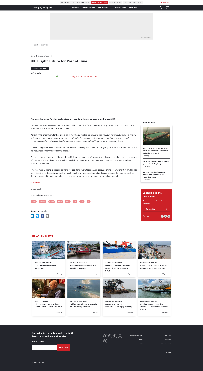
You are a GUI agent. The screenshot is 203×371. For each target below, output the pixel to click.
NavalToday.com (115, 2)
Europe (51, 202)
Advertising (165, 2)
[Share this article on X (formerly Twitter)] (37, 216)
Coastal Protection (119, 7)
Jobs (141, 344)
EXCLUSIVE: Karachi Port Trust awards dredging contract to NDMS (117, 268)
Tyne (81, 202)
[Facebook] (162, 216)
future (60, 202)
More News (133, 7)
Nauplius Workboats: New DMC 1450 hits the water (83, 267)
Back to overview (41, 45)
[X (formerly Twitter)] (165, 216)
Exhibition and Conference (133, 2)
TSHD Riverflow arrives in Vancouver (45, 267)
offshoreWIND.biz (83, 2)
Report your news (165, 344)
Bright (34, 202)
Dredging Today (44, 56)
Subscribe (150, 209)
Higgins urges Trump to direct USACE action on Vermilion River (48, 305)
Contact (168, 352)
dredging (42, 202)
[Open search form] (160, 7)
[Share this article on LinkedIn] (32, 216)
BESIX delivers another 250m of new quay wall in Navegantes (153, 267)
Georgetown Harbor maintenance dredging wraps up (118, 305)
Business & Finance (40, 68)
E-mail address (38, 341)
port (75, 202)
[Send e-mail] (120, 336)
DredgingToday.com (99, 2)
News (67, 202)
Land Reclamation (88, 7)
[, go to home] (42, 8)
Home (33, 56)
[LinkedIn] (168, 216)
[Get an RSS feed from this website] (105, 341)
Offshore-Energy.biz (68, 2)
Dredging (75, 7)
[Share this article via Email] (47, 216)
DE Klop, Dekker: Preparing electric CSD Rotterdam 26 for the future (154, 306)
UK (89, 202)
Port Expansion (103, 7)
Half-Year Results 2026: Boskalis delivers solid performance (83, 305)
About (169, 348)
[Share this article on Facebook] (42, 216)
